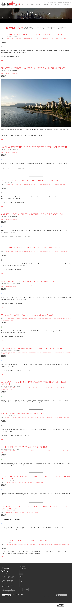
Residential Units (23, 546)
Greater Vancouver (12, 544)
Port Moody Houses (3, 583)
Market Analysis (67, 318)
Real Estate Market (62, 544)
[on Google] (68, 2)
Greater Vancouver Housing (10, 512)
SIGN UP (47, 2)
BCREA (6, 544)
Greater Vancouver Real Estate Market (56, 38)
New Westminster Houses (4, 590)
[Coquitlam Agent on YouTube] (65, 2)
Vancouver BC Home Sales (40, 482)
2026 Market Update (9, 38)
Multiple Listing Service (53, 544)
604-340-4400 (53, 2)
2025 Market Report (9, 318)
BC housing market (18, 38)
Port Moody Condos (12, 583)
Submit (26, 589)
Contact (69, 4)
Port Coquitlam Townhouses (8, 586)
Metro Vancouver (31, 482)
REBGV (36, 512)
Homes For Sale (25, 544)
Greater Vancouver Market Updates (40, 38)
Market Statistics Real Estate (11, 40)
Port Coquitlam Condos (12, 586)
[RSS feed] (70, 2)
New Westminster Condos (13, 590)
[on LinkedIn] (63, 2)
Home (21, 4)
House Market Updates (15, 482)
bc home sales (7, 482)
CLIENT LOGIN (42, 2)
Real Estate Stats (8, 546)
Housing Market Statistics (21, 512)
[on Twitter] (61, 2)
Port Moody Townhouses (8, 583)
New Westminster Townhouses (8, 590)
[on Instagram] (67, 2)
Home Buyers (19, 544)
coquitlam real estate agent (27, 38)
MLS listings (45, 544)
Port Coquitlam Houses (4, 586)
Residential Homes (16, 546)
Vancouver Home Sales (32, 546)
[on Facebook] (59, 2)
